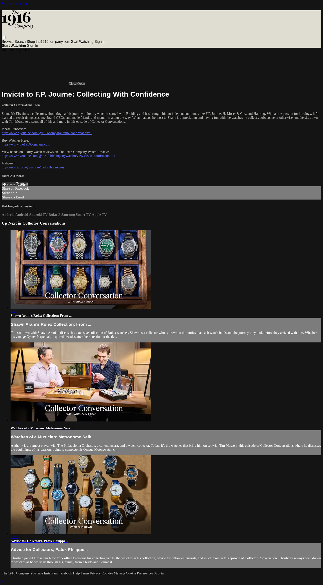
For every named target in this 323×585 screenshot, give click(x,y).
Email (24, 184)
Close (73, 83)
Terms (85, 573)
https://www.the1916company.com (26, 144)
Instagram (51, 573)
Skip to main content (16, 3)
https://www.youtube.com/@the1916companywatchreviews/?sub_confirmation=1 (58, 156)
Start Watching (82, 41)
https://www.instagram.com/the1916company (33, 167)
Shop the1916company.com (48, 41)
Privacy (96, 573)
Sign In (32, 45)
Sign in (99, 41)
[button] (4, 37)
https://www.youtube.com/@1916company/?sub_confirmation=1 (47, 133)
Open (81, 83)
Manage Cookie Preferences (134, 573)
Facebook (9, 184)
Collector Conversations (17, 104)
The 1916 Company (16, 573)
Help (77, 573)
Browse (8, 41)
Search (21, 41)
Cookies (108, 573)
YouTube (36, 573)
